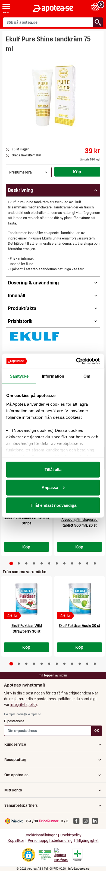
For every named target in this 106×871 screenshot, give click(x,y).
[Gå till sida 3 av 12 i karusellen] (26, 563)
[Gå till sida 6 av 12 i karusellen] (49, 563)
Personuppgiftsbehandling (50, 841)
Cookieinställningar (40, 835)
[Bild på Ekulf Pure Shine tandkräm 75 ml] (53, 95)
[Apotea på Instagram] (87, 821)
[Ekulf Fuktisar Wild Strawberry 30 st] (26, 599)
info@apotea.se (78, 868)
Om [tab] (86, 376)
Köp (77, 171)
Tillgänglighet (87, 841)
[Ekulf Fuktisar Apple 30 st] (79, 599)
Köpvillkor (16, 841)
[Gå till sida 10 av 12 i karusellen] (79, 563)
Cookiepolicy (71, 835)
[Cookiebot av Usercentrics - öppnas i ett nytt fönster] (76, 361)
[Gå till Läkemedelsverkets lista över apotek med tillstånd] (78, 855)
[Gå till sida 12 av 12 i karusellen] (95, 563)
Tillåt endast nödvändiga (53, 505)
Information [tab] (53, 376)
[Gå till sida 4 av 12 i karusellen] (34, 563)
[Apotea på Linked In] (96, 821)
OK (96, 731)
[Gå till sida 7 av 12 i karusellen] (57, 563)
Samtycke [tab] (19, 376)
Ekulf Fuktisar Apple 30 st (79, 625)
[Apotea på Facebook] (77, 821)
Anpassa (50, 487)
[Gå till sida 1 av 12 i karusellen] (11, 563)
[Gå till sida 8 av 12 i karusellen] (64, 563)
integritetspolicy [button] (23, 704)
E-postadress (14, 721)
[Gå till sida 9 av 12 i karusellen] (72, 563)
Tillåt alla (53, 469)
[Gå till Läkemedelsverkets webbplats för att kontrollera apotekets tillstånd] (45, 855)
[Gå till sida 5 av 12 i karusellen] (41, 563)
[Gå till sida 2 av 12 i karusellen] (18, 563)
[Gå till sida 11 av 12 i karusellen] (87, 563)
